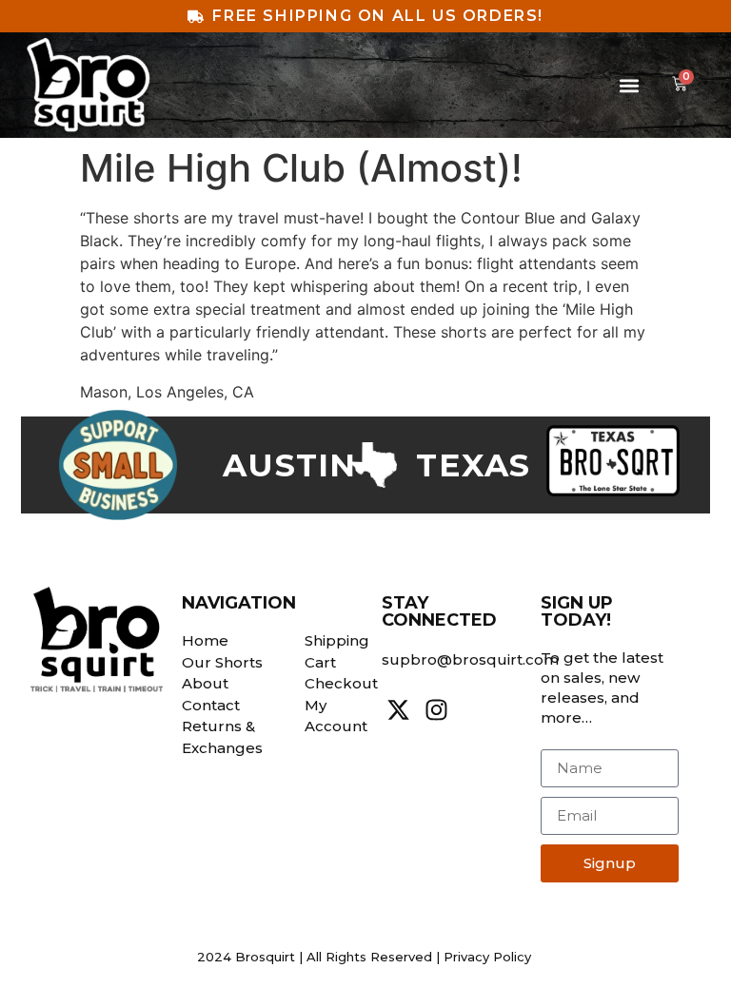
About (205, 683)
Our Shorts (222, 662)
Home (205, 640)
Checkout (341, 683)
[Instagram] (436, 709)
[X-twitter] (398, 709)
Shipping (337, 640)
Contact (211, 705)
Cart (320, 662)
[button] (628, 85)
